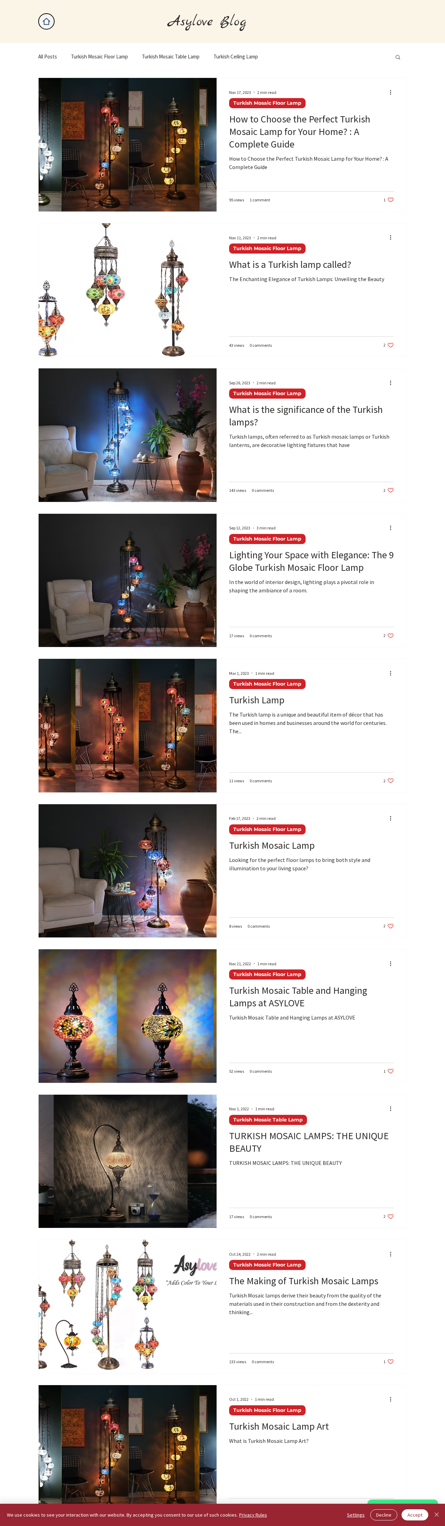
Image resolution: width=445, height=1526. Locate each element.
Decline (383, 1515)
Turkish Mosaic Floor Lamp (99, 57)
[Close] (436, 1514)
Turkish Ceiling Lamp (235, 57)
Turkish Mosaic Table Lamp (171, 57)
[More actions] (393, 92)
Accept (414, 1515)
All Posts (47, 57)
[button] (398, 57)
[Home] (46, 21)
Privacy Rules (253, 1515)
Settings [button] (356, 1515)
